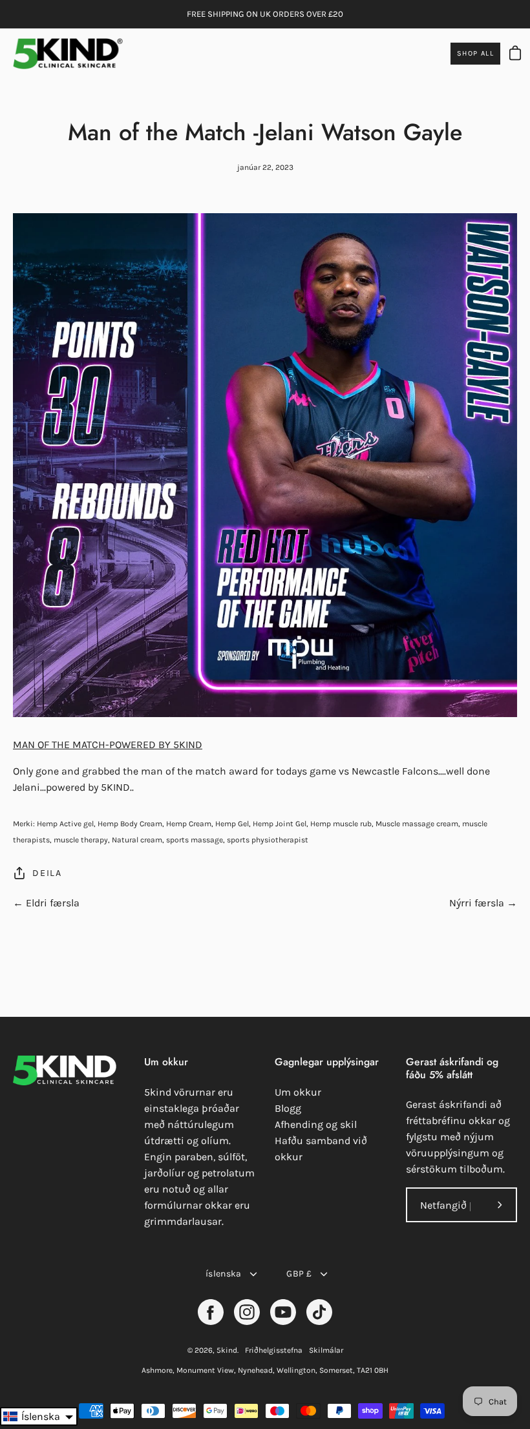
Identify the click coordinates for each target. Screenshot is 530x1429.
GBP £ (298, 1273)
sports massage (194, 839)
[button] (39, 1416)
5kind (227, 1350)
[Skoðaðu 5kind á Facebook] (211, 1312)
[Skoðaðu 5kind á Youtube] (283, 1312)
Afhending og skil (316, 1124)
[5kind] (68, 53)
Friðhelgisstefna (273, 1350)
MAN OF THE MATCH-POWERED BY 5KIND (107, 744)
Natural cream (137, 839)
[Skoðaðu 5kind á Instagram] (247, 1312)
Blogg (288, 1108)
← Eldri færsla (46, 903)
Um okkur (298, 1092)
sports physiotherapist (267, 839)
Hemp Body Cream (130, 823)
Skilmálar (326, 1350)
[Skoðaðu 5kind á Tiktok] (319, 1312)
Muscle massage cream (417, 823)
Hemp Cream (188, 823)
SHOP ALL (475, 53)
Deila (47, 873)
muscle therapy (81, 839)
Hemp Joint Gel (279, 823)
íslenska (223, 1273)
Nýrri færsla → (483, 903)
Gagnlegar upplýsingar (327, 1062)
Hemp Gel (232, 823)
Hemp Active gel (65, 823)
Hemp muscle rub (341, 823)
